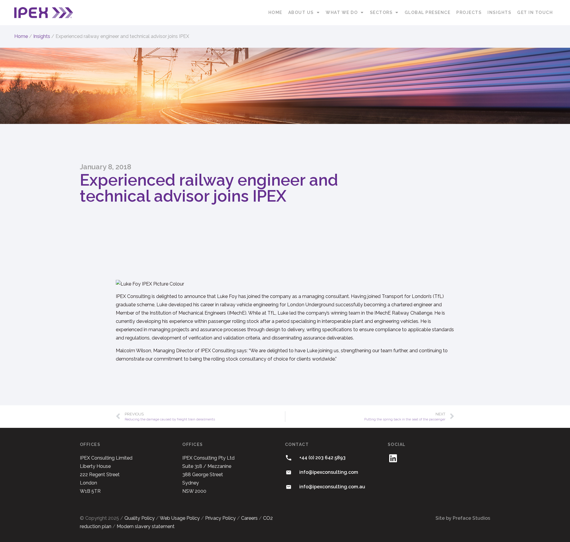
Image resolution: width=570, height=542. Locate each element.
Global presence (428, 12)
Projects (469, 12)
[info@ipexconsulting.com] (288, 472)
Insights (499, 12)
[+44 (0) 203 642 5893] (288, 457)
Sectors (381, 12)
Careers (249, 518)
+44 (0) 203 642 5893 (322, 457)
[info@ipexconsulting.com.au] (288, 486)
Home (275, 12)
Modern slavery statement (146, 526)
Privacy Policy (220, 518)
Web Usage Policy (180, 518)
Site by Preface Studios (463, 518)
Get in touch (535, 12)
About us (301, 12)
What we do (342, 12)
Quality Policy (139, 518)
